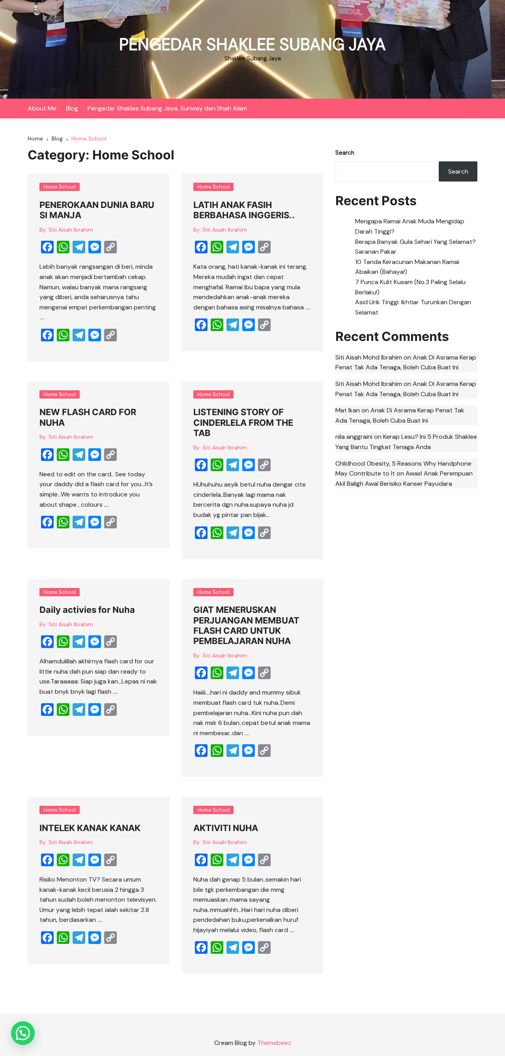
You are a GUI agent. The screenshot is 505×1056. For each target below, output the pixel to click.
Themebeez (274, 1043)
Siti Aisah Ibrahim (71, 229)
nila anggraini (353, 437)
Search (344, 153)
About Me (42, 108)
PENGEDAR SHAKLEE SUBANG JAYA (252, 44)
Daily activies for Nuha (87, 610)
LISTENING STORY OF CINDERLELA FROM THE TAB (243, 422)
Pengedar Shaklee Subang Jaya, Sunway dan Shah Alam (167, 108)
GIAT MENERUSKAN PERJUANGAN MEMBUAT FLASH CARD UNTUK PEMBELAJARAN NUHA (246, 625)
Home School (59, 186)
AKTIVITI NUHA (225, 828)
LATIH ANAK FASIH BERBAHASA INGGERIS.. (244, 210)
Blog (72, 108)
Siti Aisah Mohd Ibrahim (368, 357)
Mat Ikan (347, 410)
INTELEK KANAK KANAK (89, 828)
